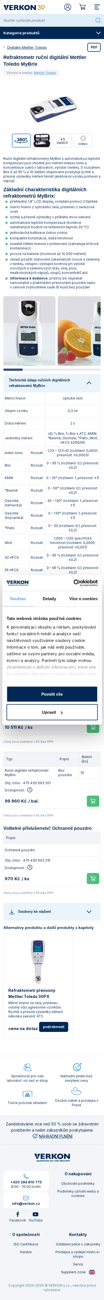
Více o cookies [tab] (83, 598)
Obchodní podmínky (78, 1183)
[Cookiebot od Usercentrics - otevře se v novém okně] (74, 583)
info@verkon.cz (26, 1203)
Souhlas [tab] (18, 598)
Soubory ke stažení (34, 911)
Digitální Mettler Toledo (27, 47)
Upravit (49, 712)
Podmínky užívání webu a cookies (78, 1193)
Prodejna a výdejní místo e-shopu (77, 1254)
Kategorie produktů (21, 33)
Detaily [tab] (49, 598)
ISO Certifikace (26, 1244)
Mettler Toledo (45, 73)
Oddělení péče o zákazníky (78, 1244)
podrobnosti (53, 1027)
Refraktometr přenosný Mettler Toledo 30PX (31, 993)
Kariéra (26, 1252)
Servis (78, 1264)
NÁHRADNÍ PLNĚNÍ (55, 1136)
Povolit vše (52, 693)
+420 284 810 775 (26, 1182)
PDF (94, 47)
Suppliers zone (74, 1272)
